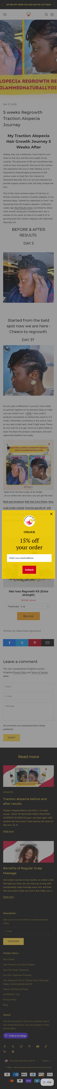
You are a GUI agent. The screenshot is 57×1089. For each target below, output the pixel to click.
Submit (29, 569)
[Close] (51, 514)
